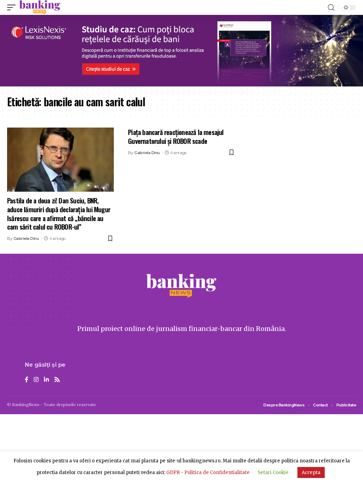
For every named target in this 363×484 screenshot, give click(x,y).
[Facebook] (26, 380)
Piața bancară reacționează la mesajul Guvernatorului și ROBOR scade (175, 136)
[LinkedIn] (46, 380)
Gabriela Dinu (26, 238)
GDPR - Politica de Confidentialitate (208, 472)
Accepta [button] (311, 472)
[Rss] (57, 380)
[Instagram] (36, 380)
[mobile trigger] (13, 7)
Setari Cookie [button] (273, 472)
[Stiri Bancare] (40, 7)
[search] (331, 7)
